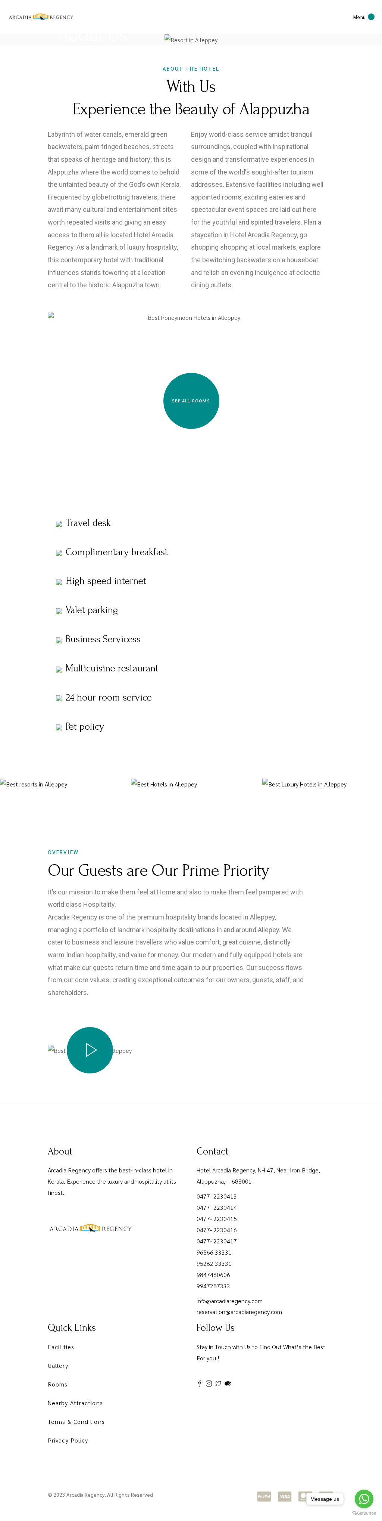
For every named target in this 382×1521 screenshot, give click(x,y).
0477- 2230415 (217, 1218)
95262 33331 (214, 1263)
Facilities (61, 1347)
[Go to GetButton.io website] (364, 1513)
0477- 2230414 (217, 1207)
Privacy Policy (68, 1440)
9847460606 (213, 1275)
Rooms (58, 1384)
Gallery (58, 1365)
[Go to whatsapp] (364, 1499)
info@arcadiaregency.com (230, 1301)
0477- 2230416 (217, 1230)
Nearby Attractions (75, 1403)
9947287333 (213, 1286)
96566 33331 (214, 1252)
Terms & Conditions (76, 1421)
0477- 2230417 (217, 1241)
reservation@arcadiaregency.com (239, 1312)
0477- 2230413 (217, 1196)
